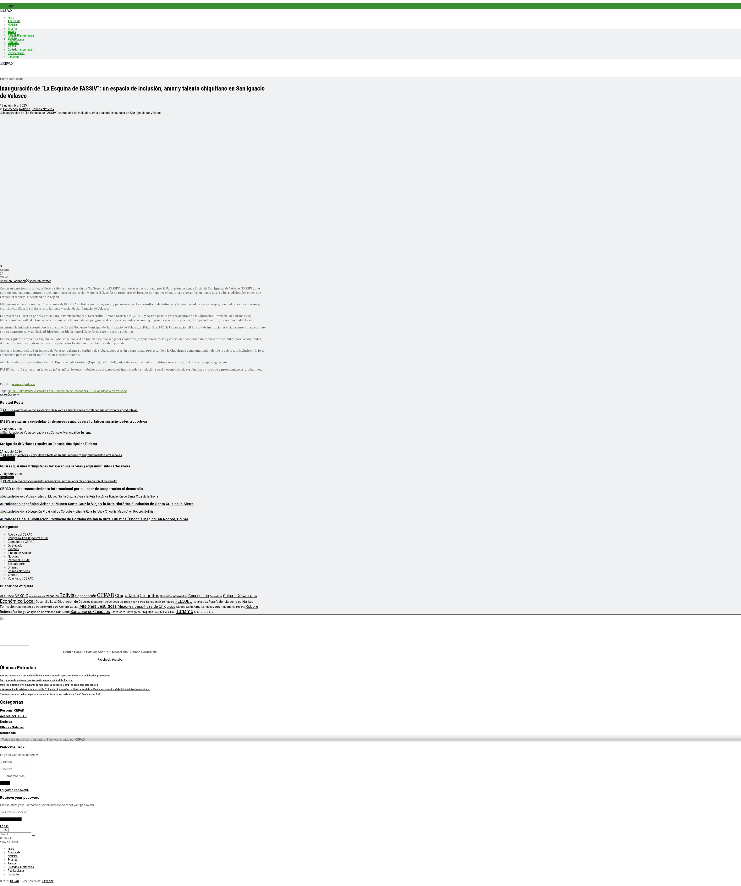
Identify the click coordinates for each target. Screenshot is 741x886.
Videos (12, 575)
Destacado (16, 79)
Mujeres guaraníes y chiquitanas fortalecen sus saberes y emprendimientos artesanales (65, 466)
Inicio (11, 17)
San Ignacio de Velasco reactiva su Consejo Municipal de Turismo (48, 444)
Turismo (184, 611)
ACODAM (7, 596)
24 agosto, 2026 (11, 429)
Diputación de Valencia (132, 601)
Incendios (74, 607)
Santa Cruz (118, 612)
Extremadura (166, 601)
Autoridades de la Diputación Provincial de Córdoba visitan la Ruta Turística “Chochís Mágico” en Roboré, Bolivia (94, 519)
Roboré (251, 606)
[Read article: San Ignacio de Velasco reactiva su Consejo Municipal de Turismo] (133, 432)
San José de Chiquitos (90, 611)
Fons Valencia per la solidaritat (231, 601)
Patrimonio (228, 606)
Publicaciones (16, 53)
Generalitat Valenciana (46, 606)
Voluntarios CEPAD (20, 578)
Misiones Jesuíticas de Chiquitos (146, 606)
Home (4, 79)
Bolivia (66, 595)
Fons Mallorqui (200, 602)
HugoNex (47, 881)
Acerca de (14, 21)
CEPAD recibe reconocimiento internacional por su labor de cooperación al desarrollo (71, 489)
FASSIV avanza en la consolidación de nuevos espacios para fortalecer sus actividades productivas (73, 421)
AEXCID (21, 595)
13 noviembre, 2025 (13, 105)
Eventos (12, 28)
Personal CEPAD (19, 560)
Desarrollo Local (43, 391)
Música (216, 606)
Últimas (13, 567)
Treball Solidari (167, 612)
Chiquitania (25, 391)
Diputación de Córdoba (69, 391)
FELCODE (183, 601)
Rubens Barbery (12, 612)
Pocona (240, 606)
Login (11, 6)
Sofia (156, 612)
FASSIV (90, 391)
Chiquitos (149, 595)
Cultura (229, 595)
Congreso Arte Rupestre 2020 (28, 538)
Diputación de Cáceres (74, 601)
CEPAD (13, 391)
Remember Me (15, 776)
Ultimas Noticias (43, 109)
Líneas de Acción (19, 553)
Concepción (198, 595)
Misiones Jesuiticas (98, 606)
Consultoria (216, 596)
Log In (4, 826)
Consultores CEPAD (21, 542)
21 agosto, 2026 (11, 451)
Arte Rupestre (36, 596)
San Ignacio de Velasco (111, 391)
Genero (64, 606)
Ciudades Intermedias (21, 36)
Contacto (13, 57)
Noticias (13, 25)
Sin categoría (16, 564)
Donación (152, 601)
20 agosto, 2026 (11, 474)
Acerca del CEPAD (20, 534)
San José (63, 612)
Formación (8, 606)
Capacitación (85, 596)
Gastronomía (24, 606)
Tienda (12, 46)
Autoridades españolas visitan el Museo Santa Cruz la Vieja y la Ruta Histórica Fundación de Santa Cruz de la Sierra (97, 504)
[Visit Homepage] (6, 11)
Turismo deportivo (203, 612)
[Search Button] (33, 835)
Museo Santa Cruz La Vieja (194, 606)
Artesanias (51, 596)
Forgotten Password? (14, 790)
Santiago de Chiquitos (139, 612)
